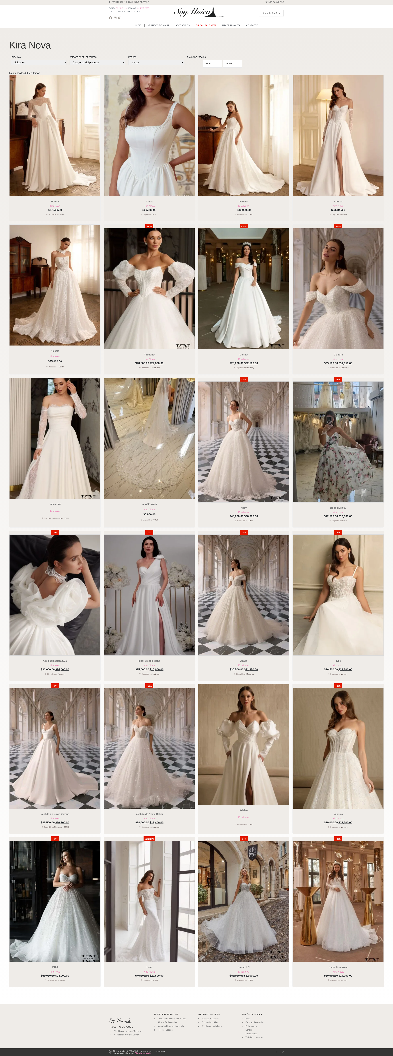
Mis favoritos (276, 2)
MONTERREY (118, 2)
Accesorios (182, 25)
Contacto (252, 25)
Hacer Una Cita (231, 25)
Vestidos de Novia (158, 25)
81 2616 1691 (122, 8)
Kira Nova (54, 206)
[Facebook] (110, 17)
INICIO (138, 25)
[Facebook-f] (277, 1052)
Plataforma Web (143, 1053)
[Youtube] (128, 17)
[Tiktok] (124, 17)
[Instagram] (115, 17)
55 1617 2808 (143, 8)
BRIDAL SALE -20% (206, 25)
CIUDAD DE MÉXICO (139, 2)
